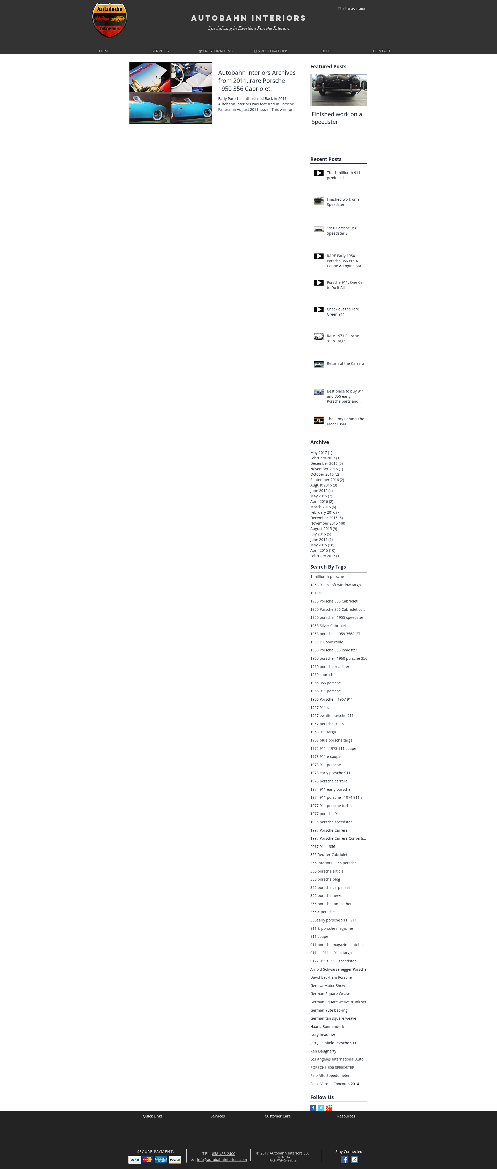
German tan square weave (333, 1018)
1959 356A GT (348, 633)
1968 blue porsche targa (331, 740)
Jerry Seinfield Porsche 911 (333, 1042)
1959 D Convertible (326, 642)
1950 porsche (322, 617)
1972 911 (318, 748)
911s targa (343, 952)
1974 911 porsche (325, 797)
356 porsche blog (325, 879)
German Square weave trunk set (338, 1001)
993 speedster (343, 961)
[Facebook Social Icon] (344, 1159)
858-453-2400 (223, 1153)
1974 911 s (353, 797)
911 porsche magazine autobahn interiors (338, 944)
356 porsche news (326, 895)
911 (353, 920)
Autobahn (219, 18)
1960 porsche (322, 658)
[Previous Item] (318, 90)
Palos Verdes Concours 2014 (334, 1083)
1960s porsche (322, 674)
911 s (314, 952)
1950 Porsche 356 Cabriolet (333, 601)
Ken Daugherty (323, 1051)
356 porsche (346, 862)
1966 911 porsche (325, 690)
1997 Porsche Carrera (329, 830)
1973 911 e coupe (325, 756)
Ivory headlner (322, 1034)
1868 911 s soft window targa (335, 584)
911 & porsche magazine (331, 928)
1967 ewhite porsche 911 (332, 715)
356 (332, 846)
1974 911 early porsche (330, 789)
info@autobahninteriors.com (222, 1159)
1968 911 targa (323, 731)
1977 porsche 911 (325, 813)
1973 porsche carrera (328, 781)
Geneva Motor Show (327, 985)
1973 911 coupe (342, 748)
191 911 (317, 592)
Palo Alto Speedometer (330, 1075)
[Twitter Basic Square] (321, 1108)
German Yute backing (329, 1010)
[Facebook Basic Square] (313, 1108)
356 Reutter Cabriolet (328, 854)
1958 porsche (322, 633)
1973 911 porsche (325, 764)
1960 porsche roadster (329, 666)
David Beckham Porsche (331, 977)
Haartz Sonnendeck (327, 1026)
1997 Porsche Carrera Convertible (338, 838)
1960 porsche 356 (352, 658)
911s (327, 952)
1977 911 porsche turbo (331, 805)
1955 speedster (350, 617)
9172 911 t (319, 961)
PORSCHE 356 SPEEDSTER (332, 1067)
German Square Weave (330, 993)
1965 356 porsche (325, 682)
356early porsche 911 (328, 920)
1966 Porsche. (322, 699)
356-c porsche (322, 911)
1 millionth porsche (327, 576)
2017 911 (318, 846)
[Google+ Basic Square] (329, 1108)
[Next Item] (359, 90)
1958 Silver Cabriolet (328, 625)
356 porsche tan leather (331, 903)
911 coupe (319, 936)
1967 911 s (319, 707)
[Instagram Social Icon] (354, 1159)
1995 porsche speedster (331, 821)
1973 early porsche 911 (330, 772)
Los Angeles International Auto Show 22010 (338, 1059)
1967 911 (345, 699)
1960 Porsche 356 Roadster (333, 650)
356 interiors (321, 862)
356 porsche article (326, 871)
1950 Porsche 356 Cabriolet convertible (338, 609)
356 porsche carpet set (330, 887)
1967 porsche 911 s (327, 723)
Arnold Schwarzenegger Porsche (338, 969)
